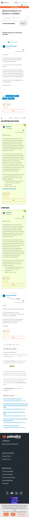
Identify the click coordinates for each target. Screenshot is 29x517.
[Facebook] (21, 493)
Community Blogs (7, 471)
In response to (15, 298)
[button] (6, 514)
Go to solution (14, 42)
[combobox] (8, 18)
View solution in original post (9, 188)
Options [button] (23, 23)
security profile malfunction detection (12, 398)
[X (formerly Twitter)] (7, 493)
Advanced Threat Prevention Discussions (12, 400)
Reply (13, 110)
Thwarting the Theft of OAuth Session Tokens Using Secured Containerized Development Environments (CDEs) (15, 405)
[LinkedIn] (16, 493)
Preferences (21, 514)
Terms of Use (6, 459)
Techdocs (5, 483)
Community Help (7, 474)
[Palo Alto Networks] (14, 437)
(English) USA (25, 5)
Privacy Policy (6, 456)
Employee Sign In (25, 2)
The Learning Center (8, 477)
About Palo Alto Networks (10, 444)
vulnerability (11, 98)
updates (5, 98)
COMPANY (6, 441)
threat (17, 96)
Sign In (20, 2)
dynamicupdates (10, 96)
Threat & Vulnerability (9, 23)
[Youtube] (12, 493)
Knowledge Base (7, 480)
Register (16, 2)
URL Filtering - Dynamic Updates (11, 425)
